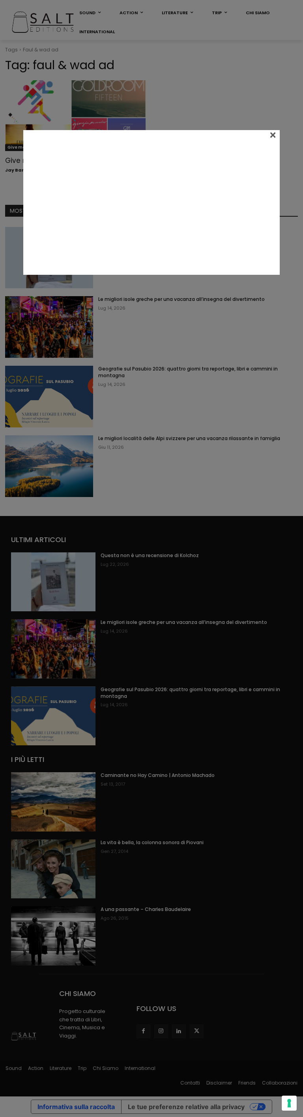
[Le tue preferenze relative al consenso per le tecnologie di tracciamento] (289, 1103)
